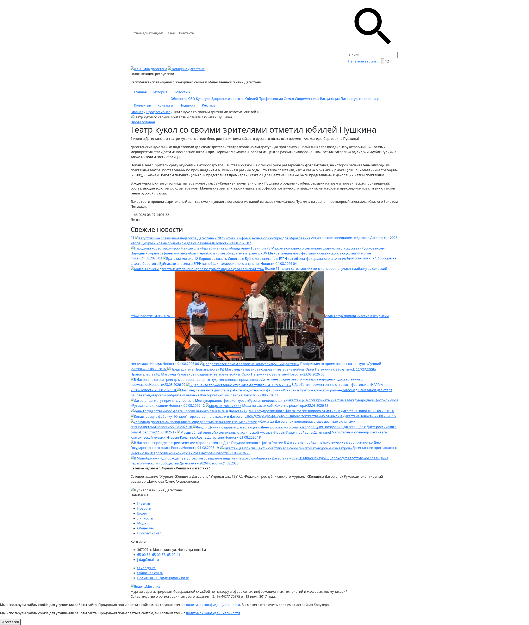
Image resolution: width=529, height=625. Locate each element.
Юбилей (251, 98)
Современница (307, 98)
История (160, 92)
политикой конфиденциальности (213, 604)
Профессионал (271, 98)
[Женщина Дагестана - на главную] (168, 68)
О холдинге (146, 568)
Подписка (187, 105)
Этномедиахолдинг (147, 33)
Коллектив (142, 105)
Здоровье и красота (227, 98)
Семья (289, 98)
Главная (140, 92)
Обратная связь (150, 573)
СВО (191, 98)
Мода (141, 523)
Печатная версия (362, 61)
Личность (145, 518)
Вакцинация (330, 98)
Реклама (209, 105)
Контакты (186, 33)
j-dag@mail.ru (148, 559)
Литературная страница (360, 98)
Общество (178, 98)
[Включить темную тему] (378, 62)
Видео (142, 513)
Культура (203, 98)
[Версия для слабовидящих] (382, 61)
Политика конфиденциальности (163, 578)
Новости (182, 92)
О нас (171, 33)
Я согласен (10, 622)
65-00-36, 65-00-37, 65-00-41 (158, 554)
